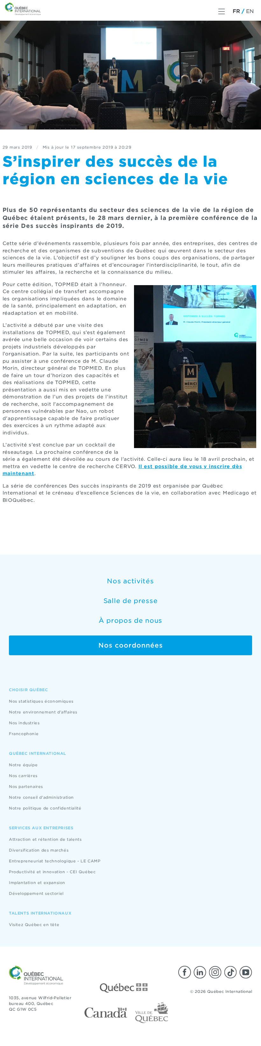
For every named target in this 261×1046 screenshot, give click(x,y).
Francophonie (24, 733)
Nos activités (130, 581)
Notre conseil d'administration (41, 797)
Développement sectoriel (36, 893)
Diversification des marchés (38, 850)
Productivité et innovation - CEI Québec (52, 871)
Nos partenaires (26, 786)
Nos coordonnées (130, 645)
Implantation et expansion (37, 882)
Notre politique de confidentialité (45, 808)
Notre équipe (23, 764)
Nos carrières (23, 775)
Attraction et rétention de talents (45, 839)
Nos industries (24, 722)
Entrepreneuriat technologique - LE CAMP (54, 861)
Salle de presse (130, 601)
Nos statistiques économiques (41, 701)
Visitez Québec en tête (34, 924)
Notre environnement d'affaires (43, 712)
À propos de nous (130, 620)
